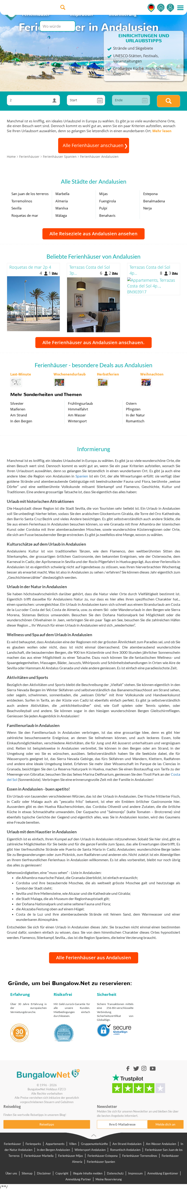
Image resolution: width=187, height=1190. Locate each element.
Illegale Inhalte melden (87, 1173)
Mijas (103, 193)
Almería (61, 201)
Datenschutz (115, 1173)
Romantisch (135, 421)
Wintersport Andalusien (90, 1150)
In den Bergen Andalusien (53, 1150)
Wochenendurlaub (70, 374)
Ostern (131, 403)
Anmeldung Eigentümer (162, 1173)
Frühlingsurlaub (80, 403)
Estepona (150, 193)
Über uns (11, 1173)
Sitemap (27, 1173)
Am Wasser (77, 415)
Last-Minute (20, 374)
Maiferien (17, 409)
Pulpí (103, 208)
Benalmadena (154, 201)
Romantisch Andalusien (125, 1150)
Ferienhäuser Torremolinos (139, 1156)
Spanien (81, 476)
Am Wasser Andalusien (161, 1144)
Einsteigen (170, 8)
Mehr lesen (161, 131)
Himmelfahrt (78, 409)
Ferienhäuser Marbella (39, 1156)
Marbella (62, 193)
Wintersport (77, 421)
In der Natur (135, 415)
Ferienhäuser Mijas (70, 1156)
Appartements (55, 1144)
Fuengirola (107, 201)
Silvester (16, 403)
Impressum (135, 1173)
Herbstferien (108, 374)
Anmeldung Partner (78, 1179)
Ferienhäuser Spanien (101, 1161)
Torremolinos (21, 201)
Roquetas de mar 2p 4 (30, 267)
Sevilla (16, 208)
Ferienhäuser (12, 1144)
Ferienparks (33, 1144)
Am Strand (18, 415)
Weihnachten (152, 374)
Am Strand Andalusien (126, 1144)
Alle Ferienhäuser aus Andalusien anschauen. (93, 342)
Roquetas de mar (24, 215)
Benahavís (107, 215)
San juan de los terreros (30, 193)
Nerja (147, 208)
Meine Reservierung (109, 1179)
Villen (72, 1144)
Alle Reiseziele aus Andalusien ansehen (93, 233)
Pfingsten (133, 409)
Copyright (61, 1173)
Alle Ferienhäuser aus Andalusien (93, 957)
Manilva (61, 208)
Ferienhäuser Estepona (103, 1156)
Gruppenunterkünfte (94, 1144)
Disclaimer (44, 1173)
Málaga (61, 215)
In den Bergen (21, 421)
